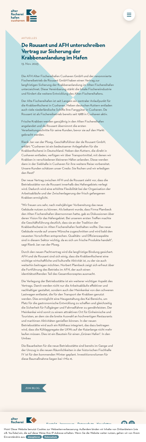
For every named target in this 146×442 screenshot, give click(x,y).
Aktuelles (29, 38)
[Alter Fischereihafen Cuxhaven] (24, 15)
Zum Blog (32, 388)
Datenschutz (51, 436)
